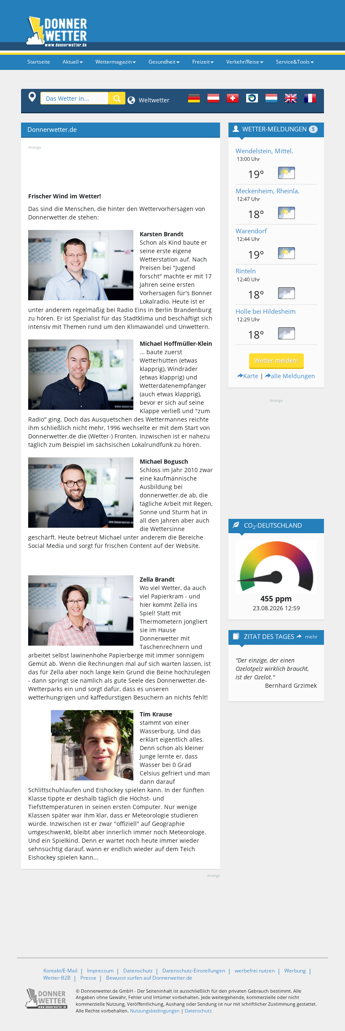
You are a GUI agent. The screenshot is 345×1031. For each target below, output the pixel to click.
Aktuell (71, 61)
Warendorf (251, 231)
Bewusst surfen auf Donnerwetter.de (149, 977)
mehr (311, 636)
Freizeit (201, 61)
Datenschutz (138, 970)
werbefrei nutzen (255, 970)
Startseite (38, 61)
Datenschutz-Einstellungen (193, 970)
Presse (88, 977)
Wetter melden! (276, 360)
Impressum (100, 970)
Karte (250, 376)
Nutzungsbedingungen (155, 1010)
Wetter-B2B (57, 977)
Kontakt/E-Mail (60, 970)
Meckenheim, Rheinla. (268, 191)
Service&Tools (293, 61)
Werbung (295, 970)
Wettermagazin (114, 61)
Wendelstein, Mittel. (264, 151)
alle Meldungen (293, 376)
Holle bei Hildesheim (266, 311)
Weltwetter (153, 100)
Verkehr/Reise (242, 61)
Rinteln (246, 271)
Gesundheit (162, 61)
